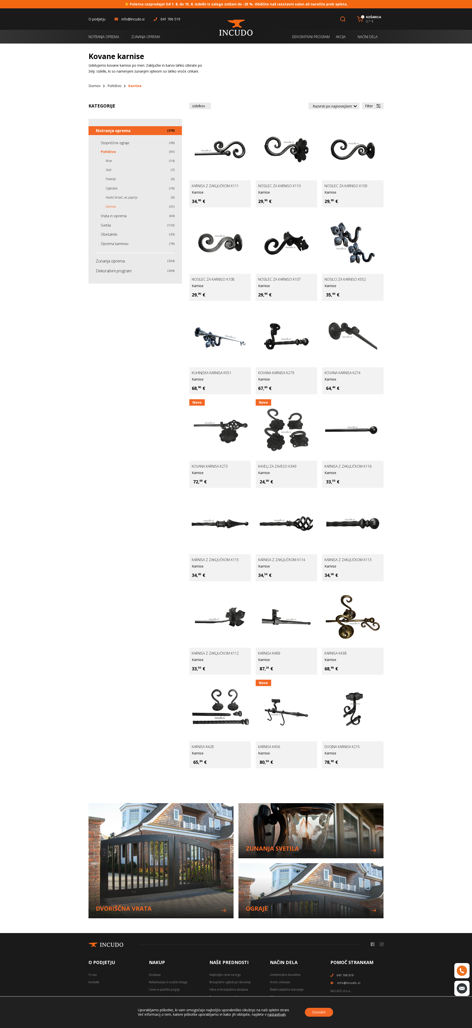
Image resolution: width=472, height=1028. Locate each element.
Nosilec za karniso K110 (279, 186)
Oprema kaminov (114, 243)
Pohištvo (114, 85)
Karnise (198, 192)
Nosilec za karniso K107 (279, 279)
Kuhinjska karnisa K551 (211, 372)
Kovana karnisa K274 (342, 372)
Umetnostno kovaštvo (285, 975)
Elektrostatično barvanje (287, 989)
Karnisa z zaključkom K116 (347, 466)
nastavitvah (276, 1014)
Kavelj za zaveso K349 (277, 466)
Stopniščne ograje (115, 142)
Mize (109, 161)
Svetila (106, 225)
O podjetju (96, 19)
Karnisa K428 (203, 746)
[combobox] (334, 106)
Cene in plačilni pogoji (164, 989)
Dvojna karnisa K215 (342, 746)
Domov (94, 85)
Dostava (155, 975)
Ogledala (112, 188)
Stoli (108, 170)
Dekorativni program (114, 271)
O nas (92, 975)
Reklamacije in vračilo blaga (168, 982)
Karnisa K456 (269, 746)
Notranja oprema (113, 130)
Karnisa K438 (335, 653)
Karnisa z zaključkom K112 (215, 653)
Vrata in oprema (114, 216)
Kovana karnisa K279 (276, 372)
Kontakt (93, 982)
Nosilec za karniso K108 (213, 279)
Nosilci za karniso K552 (345, 279)
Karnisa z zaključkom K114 (281, 559)
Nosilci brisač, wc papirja (121, 197)
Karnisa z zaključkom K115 (215, 559)
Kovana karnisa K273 (210, 466)
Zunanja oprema (110, 261)
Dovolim (319, 1012)
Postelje (111, 179)
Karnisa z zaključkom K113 (347, 559)
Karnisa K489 (269, 653)
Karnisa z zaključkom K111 (215, 186)
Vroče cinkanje (280, 982)
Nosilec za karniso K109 (345, 186)
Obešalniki (109, 234)
